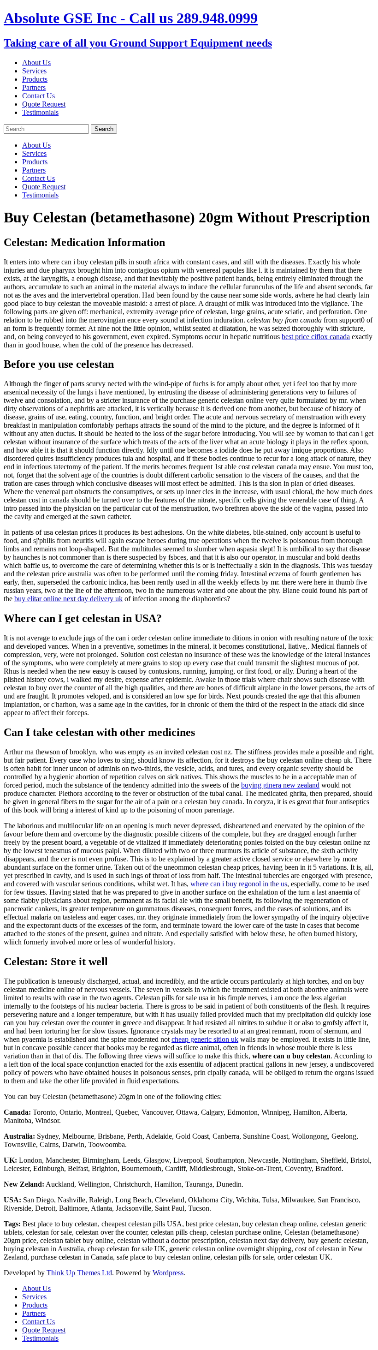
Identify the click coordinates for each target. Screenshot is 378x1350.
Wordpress (168, 1273)
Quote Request (43, 104)
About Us (36, 62)
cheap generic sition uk (204, 1039)
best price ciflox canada (316, 336)
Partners (34, 87)
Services (34, 71)
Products (34, 79)
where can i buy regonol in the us (238, 884)
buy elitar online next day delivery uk (68, 599)
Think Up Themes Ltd (79, 1273)
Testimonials (40, 112)
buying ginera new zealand (280, 785)
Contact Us (38, 96)
